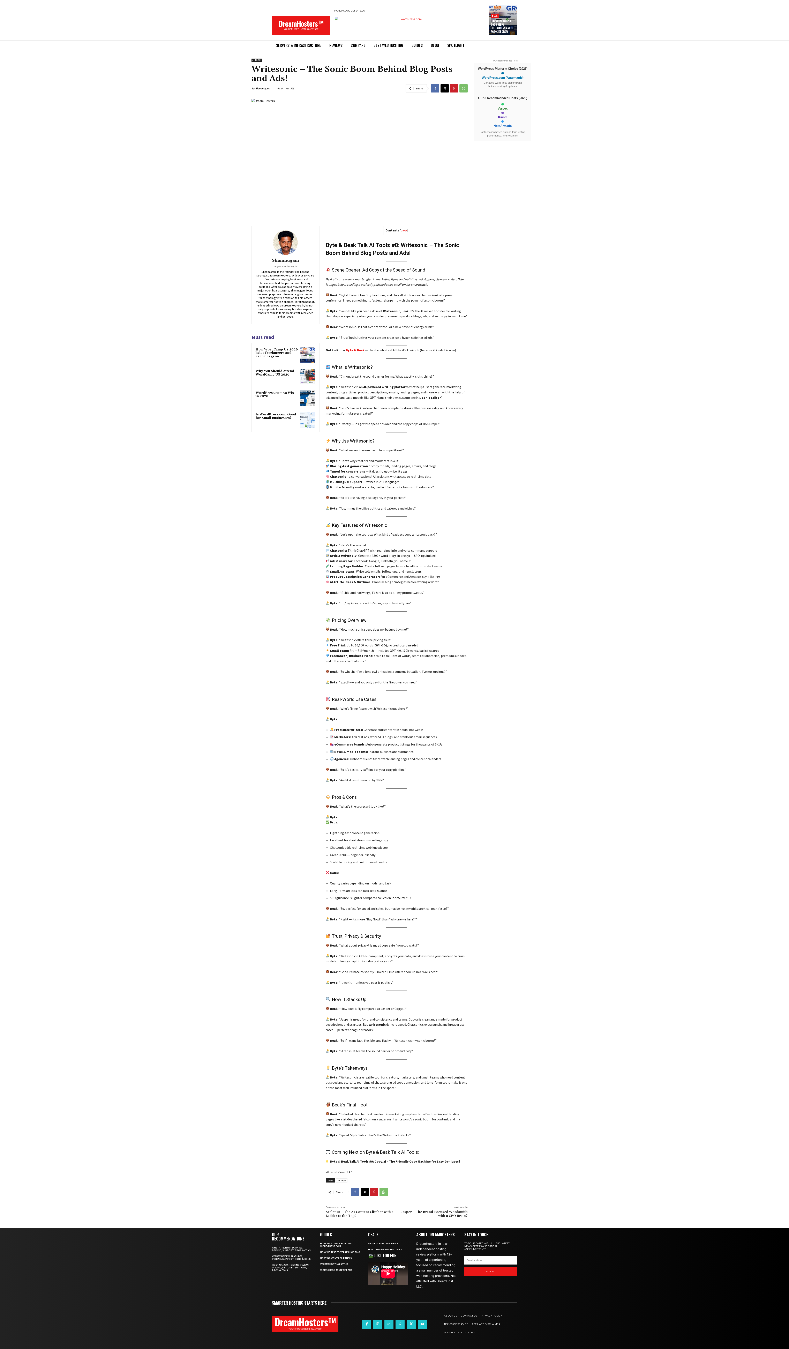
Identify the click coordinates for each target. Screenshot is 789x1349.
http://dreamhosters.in (285, 266)
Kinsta (502, 117)
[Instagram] (377, 1324)
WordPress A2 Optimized (336, 1270)
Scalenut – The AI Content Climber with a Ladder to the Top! (359, 1214)
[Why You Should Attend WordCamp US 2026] (307, 376)
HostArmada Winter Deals (385, 1249)
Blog (494, 15)
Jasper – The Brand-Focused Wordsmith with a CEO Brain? (434, 1214)
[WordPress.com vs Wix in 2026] (307, 398)
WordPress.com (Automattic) (503, 77)
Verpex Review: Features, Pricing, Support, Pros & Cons (291, 1257)
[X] (445, 88)
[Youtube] (422, 1324)
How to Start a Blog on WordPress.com (336, 1245)
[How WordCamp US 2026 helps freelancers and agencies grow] (307, 355)
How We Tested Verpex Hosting (340, 1252)
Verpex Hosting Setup (334, 1264)
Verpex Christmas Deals (383, 1243)
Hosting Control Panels (336, 1258)
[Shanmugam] (285, 242)
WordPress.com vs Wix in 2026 (275, 394)
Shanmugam (262, 88)
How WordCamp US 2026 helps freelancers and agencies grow (501, 26)
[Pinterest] (454, 88)
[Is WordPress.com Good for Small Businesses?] (307, 420)
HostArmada (503, 125)
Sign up (491, 1271)
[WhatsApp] (463, 88)
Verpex (503, 108)
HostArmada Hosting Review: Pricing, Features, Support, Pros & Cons (290, 1268)
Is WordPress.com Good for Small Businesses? (276, 416)
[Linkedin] (388, 1324)
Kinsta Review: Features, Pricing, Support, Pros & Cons (291, 1249)
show (404, 230)
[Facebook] (435, 88)
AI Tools (257, 60)
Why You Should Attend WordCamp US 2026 (275, 373)
